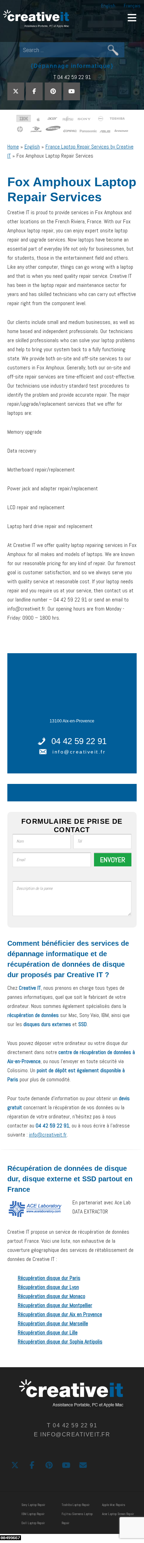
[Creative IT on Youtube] (71, 91)
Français (132, 5)
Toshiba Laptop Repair (75, 1504)
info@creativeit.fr (79, 752)
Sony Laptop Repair (33, 1504)
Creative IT (37, 19)
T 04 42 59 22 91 (72, 77)
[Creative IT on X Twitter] (15, 91)
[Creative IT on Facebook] (34, 91)
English (108, 5)
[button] (132, 17)
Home (13, 146)
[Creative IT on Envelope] (83, 1465)
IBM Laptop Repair (32, 1514)
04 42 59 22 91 (79, 741)
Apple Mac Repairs (113, 1504)
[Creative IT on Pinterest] (53, 91)
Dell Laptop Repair (33, 1523)
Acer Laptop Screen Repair (118, 1514)
